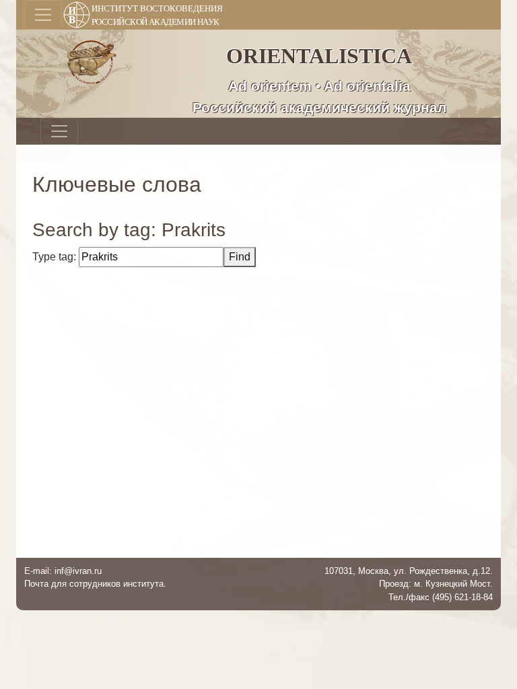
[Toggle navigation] (43, 15)
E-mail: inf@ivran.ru (63, 571)
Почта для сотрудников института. (95, 584)
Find (239, 256)
